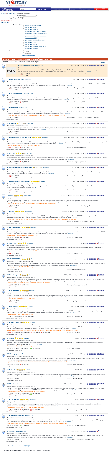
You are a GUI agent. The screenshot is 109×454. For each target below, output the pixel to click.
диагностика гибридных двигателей (35, 36)
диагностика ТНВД (30, 42)
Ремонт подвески (58, 9)
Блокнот (103, 62)
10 (21, 446)
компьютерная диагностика (33, 25)
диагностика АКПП (31, 38)
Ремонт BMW (11, 13)
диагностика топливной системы (34, 40)
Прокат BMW (5, 22)
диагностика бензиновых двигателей (36, 33)
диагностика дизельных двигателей (35, 31)
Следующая (26, 446)
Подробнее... (88, 71)
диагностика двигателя (32, 29)
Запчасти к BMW (6, 20)
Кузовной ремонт (85, 9)
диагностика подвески (31, 27)
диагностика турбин (31, 44)
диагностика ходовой (31, 48)
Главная (3, 13)
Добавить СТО (100, 9)
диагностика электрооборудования (35, 46)
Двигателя (72, 9)
